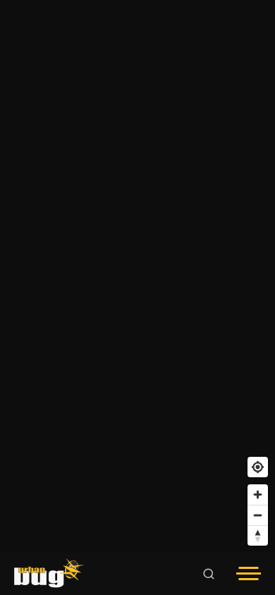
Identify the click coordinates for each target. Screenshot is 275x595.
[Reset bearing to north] (258, 535)
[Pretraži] (209, 574)
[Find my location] (258, 467)
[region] (137, 276)
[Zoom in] (258, 494)
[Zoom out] (258, 515)
